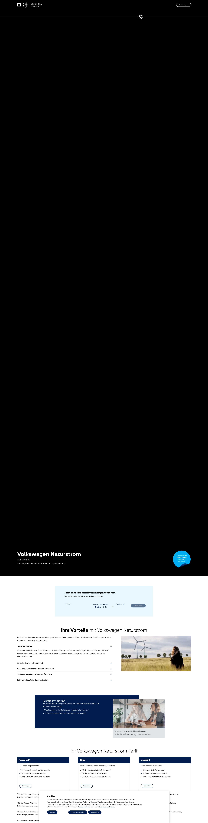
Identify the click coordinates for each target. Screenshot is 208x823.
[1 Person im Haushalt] (96, 607)
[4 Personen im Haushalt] (103, 607)
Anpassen (52, 812)
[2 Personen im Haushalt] (98, 607)
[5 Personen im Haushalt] (106, 607)
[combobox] (77, 607)
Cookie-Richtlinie (84, 807)
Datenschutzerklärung (107, 807)
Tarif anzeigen (25, 786)
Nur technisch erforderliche (77, 812)
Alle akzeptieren (95, 812)
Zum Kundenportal (183, 5)
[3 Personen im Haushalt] (101, 607)
